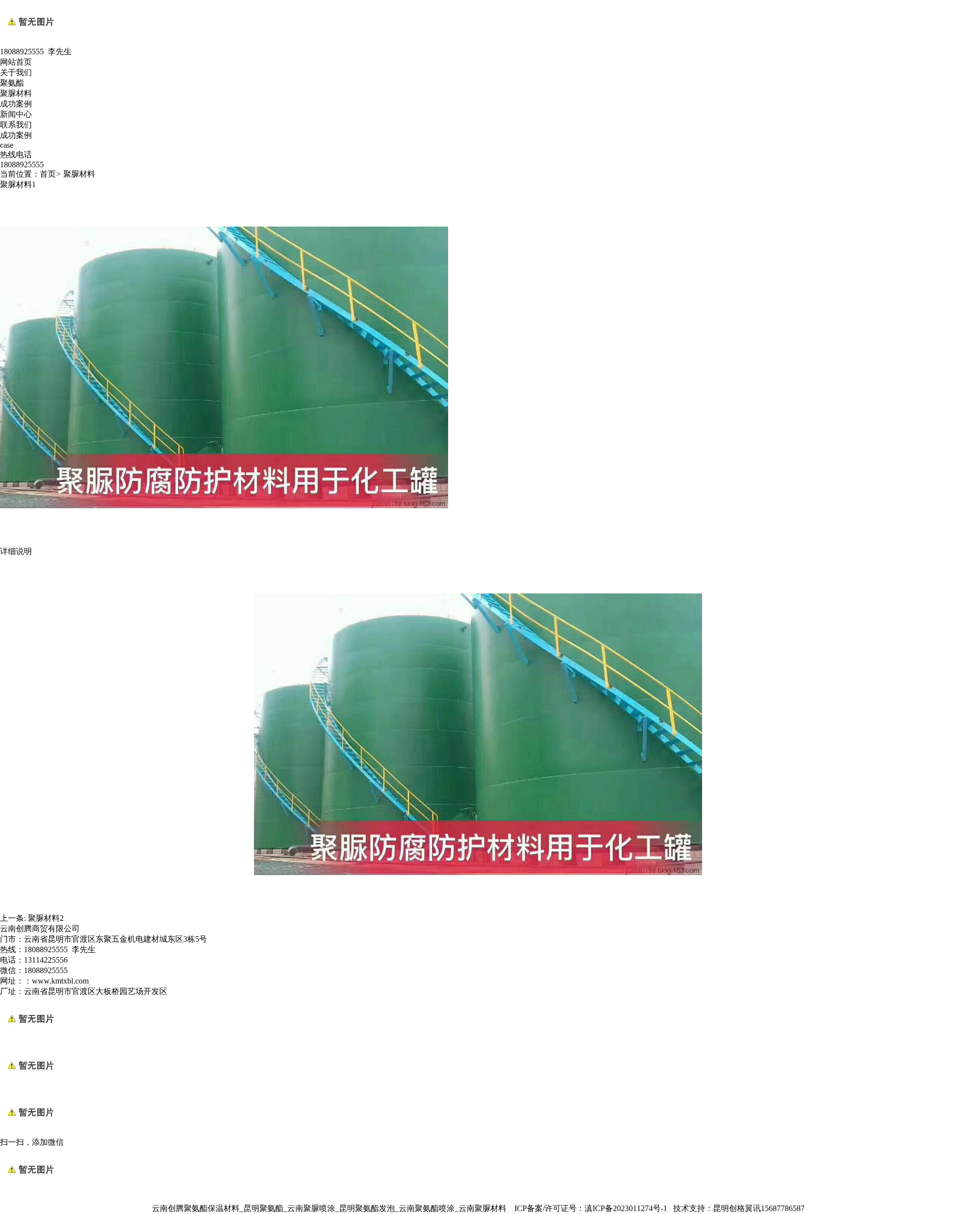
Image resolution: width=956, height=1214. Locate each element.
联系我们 (16, 124)
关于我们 (16, 72)
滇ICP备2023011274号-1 (626, 1208)
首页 (48, 174)
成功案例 (16, 104)
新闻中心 (16, 114)
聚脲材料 (16, 93)
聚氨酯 (12, 83)
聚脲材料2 (46, 918)
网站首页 (16, 62)
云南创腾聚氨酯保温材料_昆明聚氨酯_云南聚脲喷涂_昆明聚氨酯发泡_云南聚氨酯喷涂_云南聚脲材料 (329, 1208)
